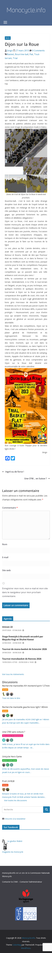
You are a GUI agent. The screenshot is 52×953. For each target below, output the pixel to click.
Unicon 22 (7, 626)
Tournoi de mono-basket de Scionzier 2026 (24, 649)
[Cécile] (8, 715)
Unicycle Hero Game (12, 756)
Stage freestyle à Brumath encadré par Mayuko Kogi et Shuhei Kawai (22, 638)
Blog (8, 38)
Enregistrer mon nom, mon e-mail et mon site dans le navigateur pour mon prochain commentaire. (25, 592)
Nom (4, 544)
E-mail (5, 557)
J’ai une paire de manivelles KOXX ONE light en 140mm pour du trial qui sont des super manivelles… (25, 721)
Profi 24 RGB (8, 781)
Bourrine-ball (21, 54)
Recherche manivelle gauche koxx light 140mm (25, 707)
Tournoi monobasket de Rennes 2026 (21, 658)
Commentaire (10, 507)
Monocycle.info (26, 10)
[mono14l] (11, 694)
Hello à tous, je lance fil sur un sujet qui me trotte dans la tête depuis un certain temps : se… (25, 746)
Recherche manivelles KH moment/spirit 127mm (26, 685)
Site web (6, 570)
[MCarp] (4, 740)
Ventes (5, 785)
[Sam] (11, 740)
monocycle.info (8, 873)
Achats (5, 690)
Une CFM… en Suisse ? (35, 478)
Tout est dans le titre (11, 698)
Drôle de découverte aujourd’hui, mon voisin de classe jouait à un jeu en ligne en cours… (25, 771)
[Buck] (4, 789)
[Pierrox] (7, 789)
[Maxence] (8, 694)
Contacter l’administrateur (31, 881)
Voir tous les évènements (13, 674)
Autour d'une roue (9, 760)
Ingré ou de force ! (14, 471)
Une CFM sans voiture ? (13, 731)
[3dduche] (4, 694)
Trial (15, 58)
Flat (31, 54)
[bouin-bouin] (11, 715)
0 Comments (38, 50)
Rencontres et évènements (13, 736)
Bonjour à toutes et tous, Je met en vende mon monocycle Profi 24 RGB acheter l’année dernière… (24, 795)
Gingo (10, 50)
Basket (10, 54)
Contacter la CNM (10, 881)
